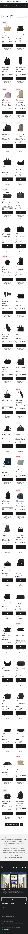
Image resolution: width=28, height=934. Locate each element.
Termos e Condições (19, 923)
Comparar (10, 41)
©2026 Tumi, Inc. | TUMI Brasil (7, 923)
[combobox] (14, 929)
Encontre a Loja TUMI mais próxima (14, 899)
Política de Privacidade (6, 924)
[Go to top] (21, 824)
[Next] (26, 1)
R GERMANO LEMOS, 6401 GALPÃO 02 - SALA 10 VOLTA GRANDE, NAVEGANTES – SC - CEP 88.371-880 (12, 927)
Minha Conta (4, 908)
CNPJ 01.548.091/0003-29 (17, 924)
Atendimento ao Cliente (7, 903)
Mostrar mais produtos (12, 824)
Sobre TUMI (4, 912)
